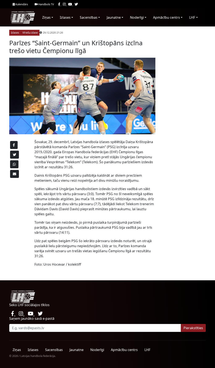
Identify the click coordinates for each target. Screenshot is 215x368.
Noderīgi (137, 17)
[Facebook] (59, 4)
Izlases (65, 17)
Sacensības (88, 17)
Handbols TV (46, 4)
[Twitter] (76, 4)
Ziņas (46, 17)
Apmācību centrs (166, 17)
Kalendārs (21, 4)
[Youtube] (70, 4)
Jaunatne (114, 17)
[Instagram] (65, 4)
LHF (192, 17)
